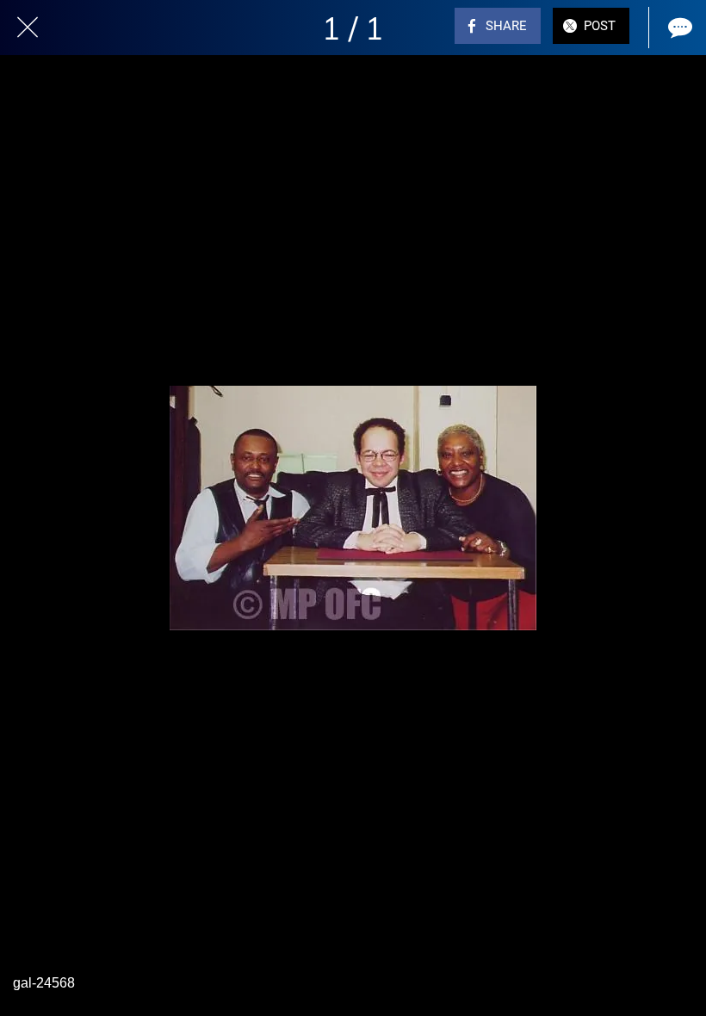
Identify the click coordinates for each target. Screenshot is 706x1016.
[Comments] (678, 27)
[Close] (27, 27)
